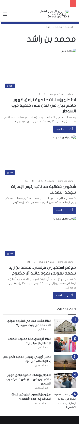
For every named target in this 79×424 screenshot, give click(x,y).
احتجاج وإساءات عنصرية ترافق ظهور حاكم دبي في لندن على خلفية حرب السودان (44, 105)
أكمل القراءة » (64, 129)
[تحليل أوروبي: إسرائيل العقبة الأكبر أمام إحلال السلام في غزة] (65, 362)
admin (70, 94)
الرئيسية (69, 27)
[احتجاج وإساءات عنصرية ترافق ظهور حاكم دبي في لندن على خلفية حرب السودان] (65, 380)
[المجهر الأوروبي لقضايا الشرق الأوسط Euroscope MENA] (53, 14)
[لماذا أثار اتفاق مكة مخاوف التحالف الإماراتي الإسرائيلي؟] (65, 344)
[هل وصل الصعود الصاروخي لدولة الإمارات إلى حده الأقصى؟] (65, 401)
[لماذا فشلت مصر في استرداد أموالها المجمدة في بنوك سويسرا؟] (65, 326)
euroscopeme (66, 181)
